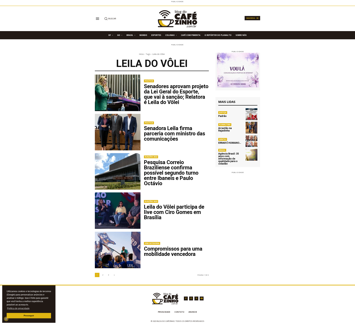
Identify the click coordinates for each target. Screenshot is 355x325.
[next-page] (114, 275)
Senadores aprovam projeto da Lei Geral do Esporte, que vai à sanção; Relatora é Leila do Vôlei (176, 94)
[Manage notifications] (6, 319)
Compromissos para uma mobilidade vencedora (173, 251)
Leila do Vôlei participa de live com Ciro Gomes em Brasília (174, 212)
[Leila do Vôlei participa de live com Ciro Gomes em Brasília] (117, 210)
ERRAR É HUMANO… (229, 142)
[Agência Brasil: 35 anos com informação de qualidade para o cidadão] (251, 155)
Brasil (222, 150)
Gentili (222, 139)
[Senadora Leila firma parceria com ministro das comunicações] (117, 132)
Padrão (222, 116)
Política (149, 81)
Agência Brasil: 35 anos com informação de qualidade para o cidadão (228, 158)
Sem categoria (152, 243)
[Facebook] (186, 298)
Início (141, 54)
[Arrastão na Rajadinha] (251, 128)
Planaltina (224, 124)
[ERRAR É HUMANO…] (251, 141)
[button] (110, 18)
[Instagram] (191, 298)
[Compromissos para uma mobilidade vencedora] (117, 250)
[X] (196, 298)
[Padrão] (251, 114)
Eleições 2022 (151, 156)
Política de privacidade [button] (18, 308)
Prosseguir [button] (29, 315)
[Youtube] (202, 298)
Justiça (222, 112)
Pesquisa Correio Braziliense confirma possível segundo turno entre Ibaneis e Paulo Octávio (171, 172)
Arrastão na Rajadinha (225, 129)
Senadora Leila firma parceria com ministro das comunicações (174, 133)
